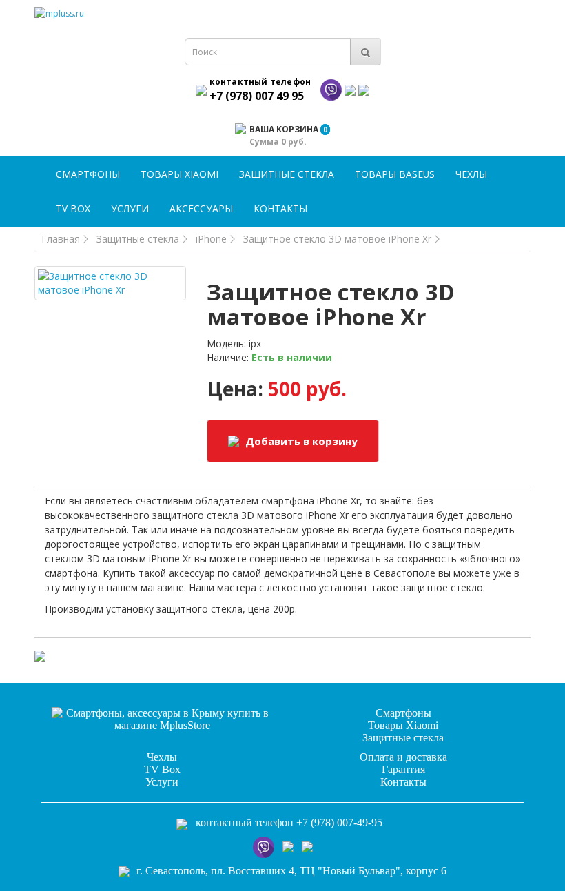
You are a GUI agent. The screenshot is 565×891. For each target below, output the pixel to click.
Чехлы (471, 174)
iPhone (211, 238)
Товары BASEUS (395, 174)
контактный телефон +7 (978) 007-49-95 (289, 822)
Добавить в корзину (300, 441)
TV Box (73, 208)
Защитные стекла (286, 174)
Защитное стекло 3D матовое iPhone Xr (337, 238)
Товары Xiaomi (179, 174)
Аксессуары (201, 208)
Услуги (130, 208)
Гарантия (403, 769)
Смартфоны (88, 174)
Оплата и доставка (403, 757)
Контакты (280, 208)
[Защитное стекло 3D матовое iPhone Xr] (110, 283)
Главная (60, 238)
